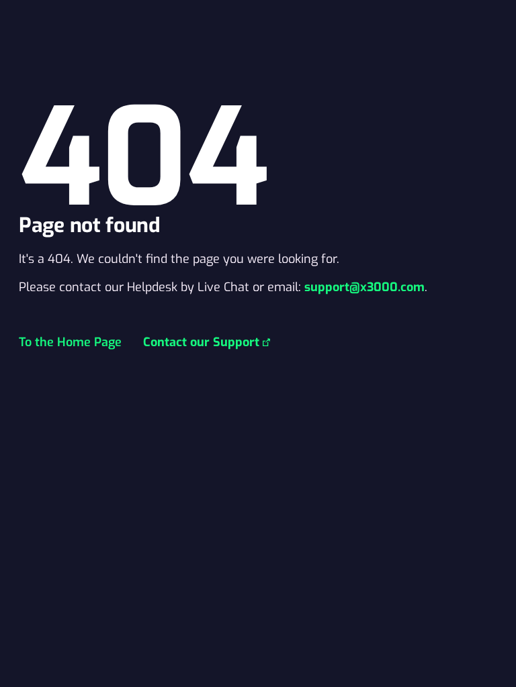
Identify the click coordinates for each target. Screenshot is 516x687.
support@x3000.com (364, 287)
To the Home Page (70, 342)
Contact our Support (201, 342)
